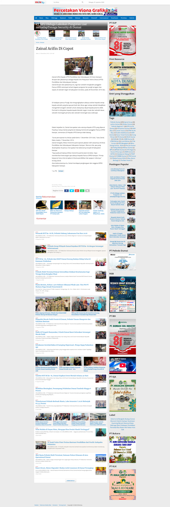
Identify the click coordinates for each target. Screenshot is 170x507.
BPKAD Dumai (119, 150)
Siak (122, 430)
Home (37, 42)
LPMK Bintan (114, 141)
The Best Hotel (125, 160)
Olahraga (54, 18)
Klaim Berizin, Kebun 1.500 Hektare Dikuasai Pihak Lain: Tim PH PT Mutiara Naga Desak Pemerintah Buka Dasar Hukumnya (118, 188)
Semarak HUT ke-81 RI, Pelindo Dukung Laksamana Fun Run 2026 (61, 233)
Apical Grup (128, 122)
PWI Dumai (132, 156)
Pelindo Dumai (115, 122)
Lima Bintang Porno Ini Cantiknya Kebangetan (118, 169)
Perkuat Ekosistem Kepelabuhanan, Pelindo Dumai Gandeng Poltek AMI (47, 369)
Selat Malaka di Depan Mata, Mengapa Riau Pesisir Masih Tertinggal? (62, 429)
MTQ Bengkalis (123, 143)
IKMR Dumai (129, 152)
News (41, 18)
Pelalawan (124, 425)
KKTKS (112, 154)
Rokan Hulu (131, 427)
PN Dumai (120, 137)
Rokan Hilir (123, 427)
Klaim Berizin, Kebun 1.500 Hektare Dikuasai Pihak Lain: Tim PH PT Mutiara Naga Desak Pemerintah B (62, 286)
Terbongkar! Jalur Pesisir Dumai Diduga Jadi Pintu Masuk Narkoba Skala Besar (60, 423)
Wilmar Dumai (127, 148)
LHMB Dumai (127, 139)
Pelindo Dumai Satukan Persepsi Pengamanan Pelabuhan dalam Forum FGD (43, 423)
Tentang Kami (62, 505)
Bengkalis (121, 419)
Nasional (63, 18)
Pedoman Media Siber (45, 505)
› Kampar (41, 42)
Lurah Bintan (125, 141)
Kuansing (115, 423)
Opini (118, 425)
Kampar (61, 171)
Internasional (104, 18)
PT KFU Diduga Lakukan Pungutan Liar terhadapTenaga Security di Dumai (61, 25)
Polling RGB (117, 148)
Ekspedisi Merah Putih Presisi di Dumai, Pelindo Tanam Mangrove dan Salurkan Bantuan (117, 219)
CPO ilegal (130, 150)
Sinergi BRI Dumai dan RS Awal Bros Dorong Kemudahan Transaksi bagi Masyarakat (85, 314)
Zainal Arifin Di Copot (54, 48)
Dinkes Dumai (127, 124)
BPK (111, 150)
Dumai (132, 419)
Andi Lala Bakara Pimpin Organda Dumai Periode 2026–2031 (69, 368)
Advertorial (114, 419)
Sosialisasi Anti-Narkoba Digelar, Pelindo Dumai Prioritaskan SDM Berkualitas (98, 423)
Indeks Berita (70, 480)
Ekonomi (85, 18)
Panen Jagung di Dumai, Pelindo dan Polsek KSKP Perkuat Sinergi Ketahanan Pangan (51, 314)
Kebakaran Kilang (123, 154)
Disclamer (55, 505)
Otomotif (94, 18)
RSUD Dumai (130, 137)
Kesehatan (114, 18)
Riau (47, 18)
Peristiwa (124, 18)
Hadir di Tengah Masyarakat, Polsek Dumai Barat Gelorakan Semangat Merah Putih (118, 236)
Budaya (127, 419)
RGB (114, 139)
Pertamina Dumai (123, 128)
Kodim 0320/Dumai (122, 133)
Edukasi (77, 18)
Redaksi (37, 505)
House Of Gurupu (116, 152)
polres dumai (115, 124)
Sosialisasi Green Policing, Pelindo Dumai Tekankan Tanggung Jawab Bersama (79, 423)
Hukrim (131, 18)
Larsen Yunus (120, 131)
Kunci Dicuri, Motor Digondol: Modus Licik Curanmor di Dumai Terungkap (65, 468)
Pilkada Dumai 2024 (118, 158)
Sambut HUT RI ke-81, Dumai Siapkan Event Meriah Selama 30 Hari (62, 376)
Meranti (120, 423)
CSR (119, 139)
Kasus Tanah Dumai (123, 135)
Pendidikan (131, 425)
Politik (70, 18)
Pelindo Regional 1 (117, 126)
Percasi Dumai (130, 145)
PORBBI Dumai (121, 156)
